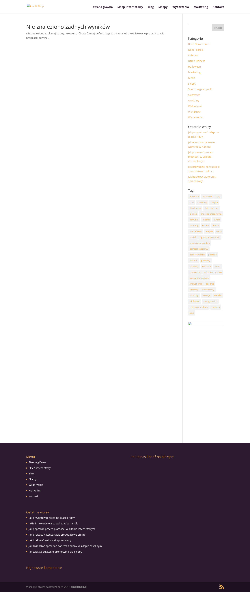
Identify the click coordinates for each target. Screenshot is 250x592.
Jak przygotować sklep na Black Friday (52, 517)
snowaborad (196, 283)
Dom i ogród (195, 49)
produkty (194, 266)
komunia (194, 219)
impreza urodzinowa (211, 213)
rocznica (206, 266)
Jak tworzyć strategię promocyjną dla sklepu (55, 551)
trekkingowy (208, 289)
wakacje (206, 295)
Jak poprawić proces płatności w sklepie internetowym (200, 157)
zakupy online (210, 301)
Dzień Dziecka (196, 61)
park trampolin (197, 254)
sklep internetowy (213, 272)
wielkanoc (195, 301)
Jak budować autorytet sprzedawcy (50, 540)
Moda (191, 78)
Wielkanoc (194, 112)
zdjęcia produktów (199, 307)
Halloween (194, 66)
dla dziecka (195, 208)
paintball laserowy (199, 248)
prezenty (205, 260)
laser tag (194, 225)
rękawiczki (195, 272)
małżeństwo (196, 231)
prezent (193, 260)
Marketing (201, 7)
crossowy (202, 202)
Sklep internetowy (130, 7)
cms (192, 202)
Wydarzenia (180, 7)
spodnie (210, 283)
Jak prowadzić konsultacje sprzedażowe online (57, 534)
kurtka (217, 219)
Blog (151, 7)
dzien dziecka (211, 208)
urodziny (194, 295)
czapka (214, 202)
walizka (217, 295)
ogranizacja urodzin (210, 237)
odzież (193, 237)
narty (219, 231)
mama (205, 225)
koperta (206, 219)
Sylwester (194, 94)
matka (215, 225)
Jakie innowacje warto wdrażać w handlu (54, 523)
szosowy (194, 289)
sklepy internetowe (199, 277)
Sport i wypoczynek (200, 89)
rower (217, 266)
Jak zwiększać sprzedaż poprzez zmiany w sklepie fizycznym (65, 546)
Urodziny (193, 100)
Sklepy (163, 7)
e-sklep (193, 213)
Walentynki (195, 106)
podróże (212, 254)
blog (218, 196)
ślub (192, 312)
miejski (209, 231)
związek (216, 307)
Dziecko (192, 55)
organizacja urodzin (200, 242)
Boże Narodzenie (198, 44)
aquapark (207, 196)
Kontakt (218, 7)
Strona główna (103, 7)
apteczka (194, 196)
